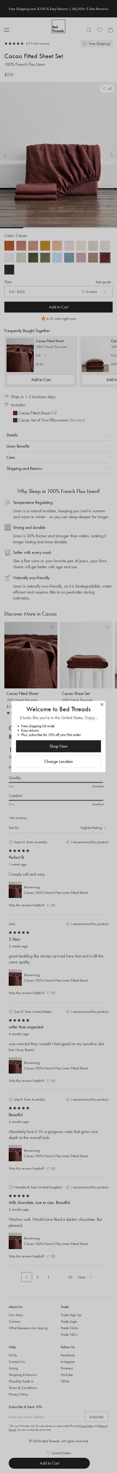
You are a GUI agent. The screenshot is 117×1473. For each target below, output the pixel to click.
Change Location (58, 761)
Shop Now (59, 746)
